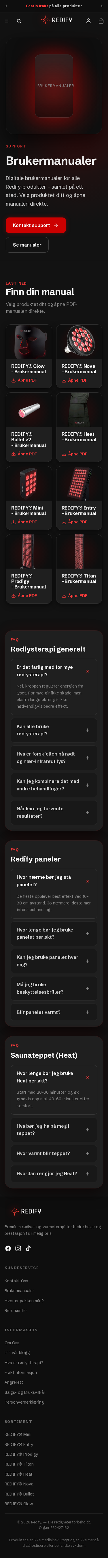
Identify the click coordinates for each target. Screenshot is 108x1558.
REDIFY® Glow (19, 1503)
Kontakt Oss (16, 1280)
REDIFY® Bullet (19, 1494)
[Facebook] (8, 1248)
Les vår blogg (17, 1353)
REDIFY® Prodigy (21, 1454)
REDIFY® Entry (19, 1444)
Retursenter (16, 1310)
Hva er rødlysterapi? (24, 1362)
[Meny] (6, 21)
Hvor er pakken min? (24, 1300)
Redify (36, 1522)
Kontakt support (31, 225)
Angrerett (14, 1382)
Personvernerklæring (24, 1402)
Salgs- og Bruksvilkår (25, 1392)
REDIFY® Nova (19, 1484)
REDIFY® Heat (19, 1474)
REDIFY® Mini (18, 1434)
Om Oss (12, 1342)
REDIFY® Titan (19, 1464)
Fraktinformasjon (21, 1372)
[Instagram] (18, 1248)
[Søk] (19, 21)
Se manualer (27, 245)
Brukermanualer (19, 1291)
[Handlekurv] (101, 21)
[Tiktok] (28, 1248)
